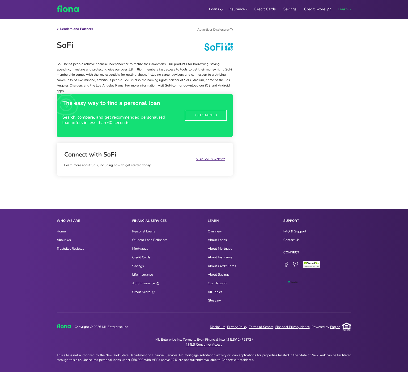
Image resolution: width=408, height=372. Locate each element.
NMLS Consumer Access (204, 344)
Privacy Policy (237, 327)
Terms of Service (261, 327)
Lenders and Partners (76, 29)
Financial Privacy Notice (292, 327)
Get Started (206, 115)
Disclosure (217, 327)
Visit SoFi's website (210, 159)
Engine (335, 327)
